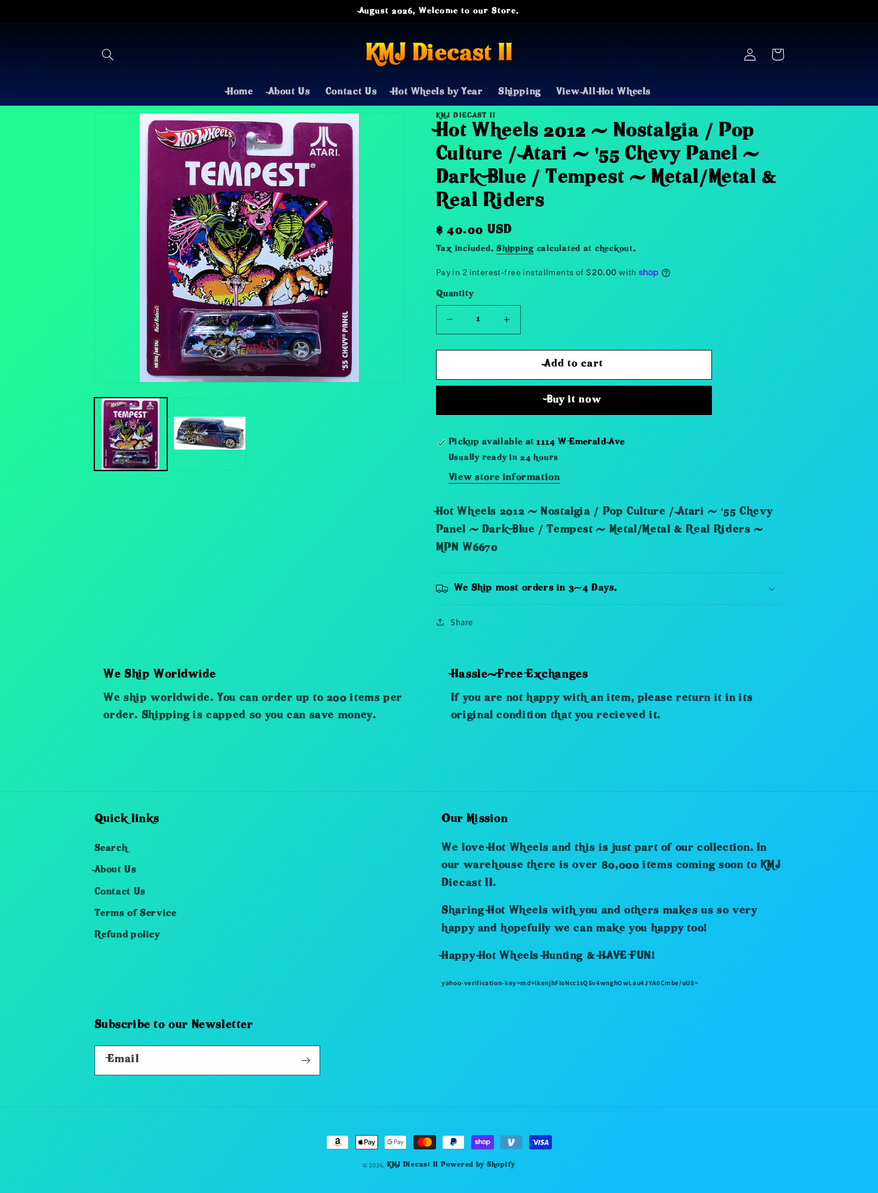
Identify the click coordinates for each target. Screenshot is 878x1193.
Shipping (515, 249)
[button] (108, 54)
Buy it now (574, 400)
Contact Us (120, 892)
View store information (504, 478)
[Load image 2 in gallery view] (209, 434)
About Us (115, 870)
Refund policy (127, 935)
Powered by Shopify (478, 1165)
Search (111, 849)
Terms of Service (135, 914)
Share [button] (461, 622)
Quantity (454, 295)
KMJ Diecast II (412, 1165)
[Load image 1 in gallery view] (130, 434)
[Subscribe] (305, 1060)
